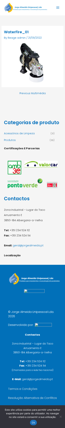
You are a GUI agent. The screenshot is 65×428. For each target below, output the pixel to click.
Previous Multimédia (33, 93)
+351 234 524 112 (35, 361)
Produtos (10, 140)
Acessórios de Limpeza (19, 133)
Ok (33, 422)
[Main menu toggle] (57, 7)
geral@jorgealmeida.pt (28, 245)
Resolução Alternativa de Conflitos (32, 398)
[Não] (60, 416)
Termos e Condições (22, 389)
